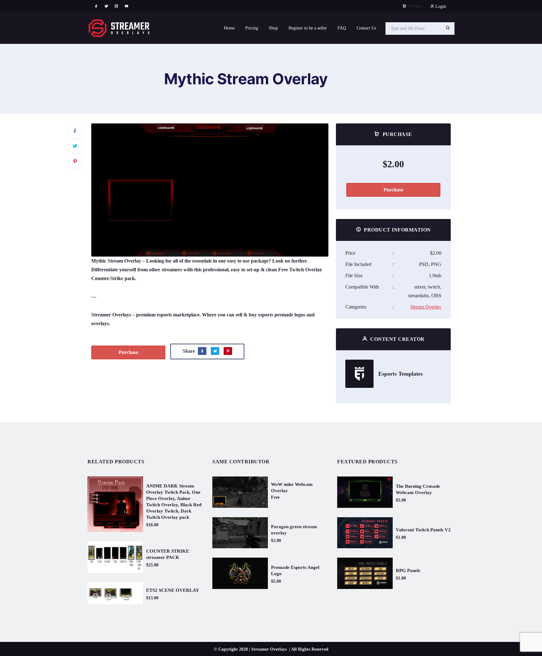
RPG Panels (408, 570)
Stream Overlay (425, 307)
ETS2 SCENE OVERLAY (172, 590)
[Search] (448, 28)
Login (440, 6)
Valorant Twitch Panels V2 (423, 529)
